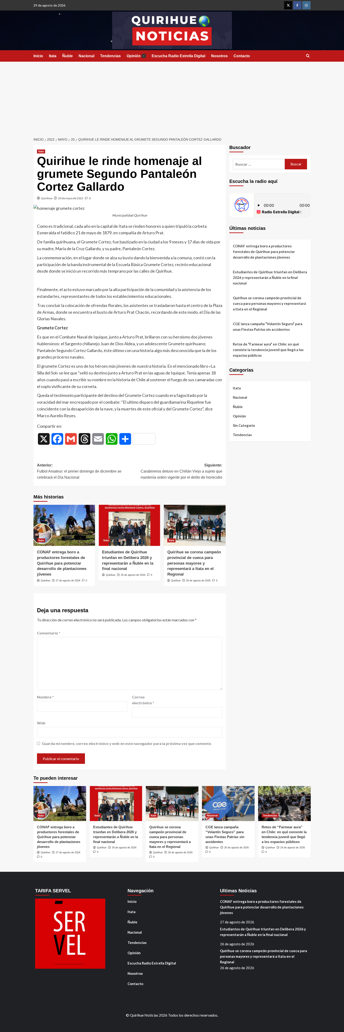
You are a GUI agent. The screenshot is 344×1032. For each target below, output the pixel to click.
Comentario (48, 633)
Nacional (86, 56)
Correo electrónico (143, 700)
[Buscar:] (259, 164)
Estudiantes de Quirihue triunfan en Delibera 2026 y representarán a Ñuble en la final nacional (270, 277)
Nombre (45, 697)
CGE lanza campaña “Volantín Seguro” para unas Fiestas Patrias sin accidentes (267, 326)
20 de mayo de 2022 (70, 198)
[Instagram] (306, 5)
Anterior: (79, 471)
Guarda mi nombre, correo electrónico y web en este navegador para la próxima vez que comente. (127, 743)
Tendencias (110, 56)
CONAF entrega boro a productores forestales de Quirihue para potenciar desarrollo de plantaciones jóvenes (61, 563)
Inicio (38, 56)
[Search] (308, 56)
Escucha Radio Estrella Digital (178, 56)
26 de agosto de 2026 (133, 574)
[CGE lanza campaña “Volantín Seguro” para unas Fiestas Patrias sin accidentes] (228, 803)
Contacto (242, 56)
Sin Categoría (244, 425)
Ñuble (67, 56)
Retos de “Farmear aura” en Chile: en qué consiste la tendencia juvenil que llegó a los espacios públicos (268, 349)
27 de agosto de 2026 (68, 580)
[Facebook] (297, 5)
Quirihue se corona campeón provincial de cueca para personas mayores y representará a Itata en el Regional (194, 563)
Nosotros (219, 56)
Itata (52, 56)
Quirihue (46, 198)
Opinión (136, 56)
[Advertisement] (172, 96)
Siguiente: (181, 471)
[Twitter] (288, 5)
